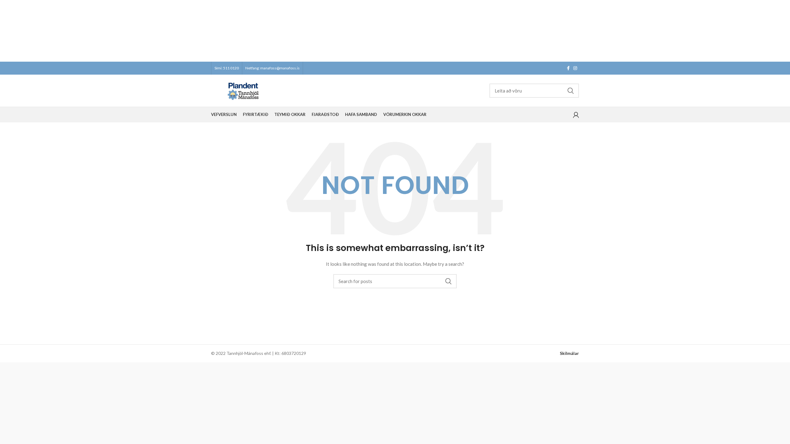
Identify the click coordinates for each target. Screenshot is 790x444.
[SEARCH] (570, 91)
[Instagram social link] (575, 68)
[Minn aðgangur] (576, 115)
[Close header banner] (782, 31)
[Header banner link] (385, 31)
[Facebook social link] (568, 68)
